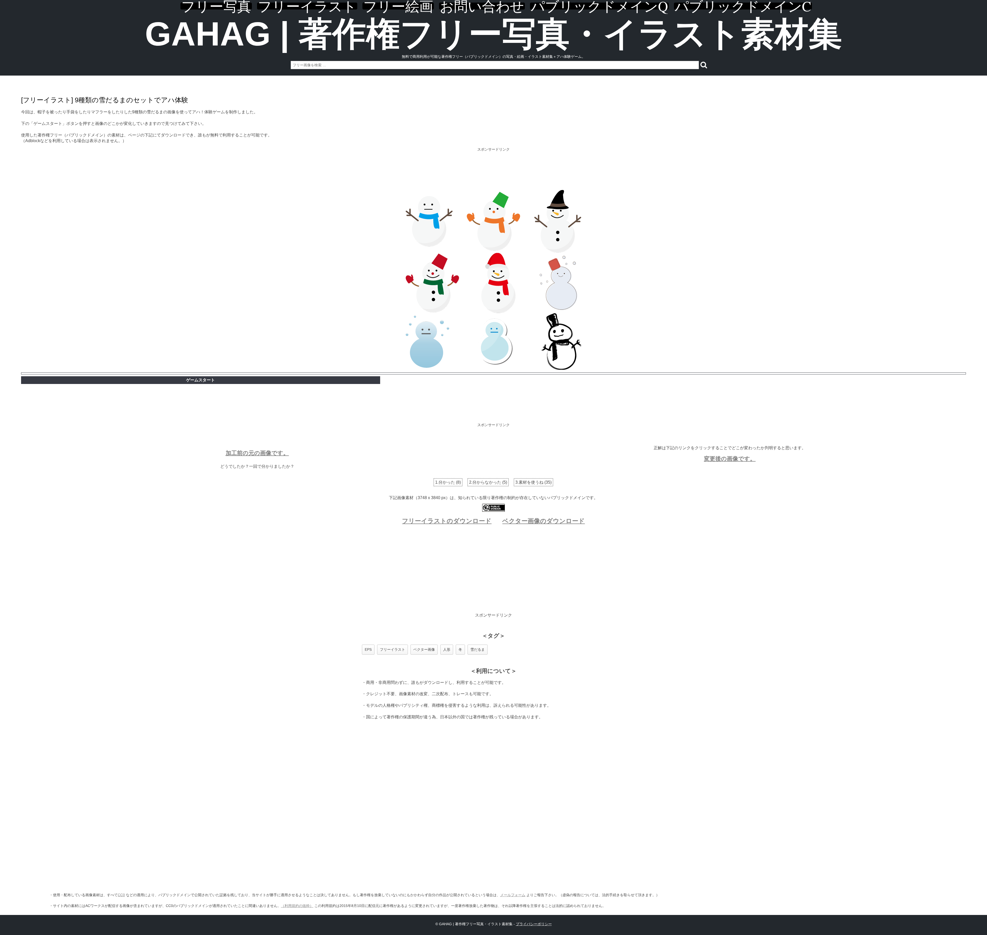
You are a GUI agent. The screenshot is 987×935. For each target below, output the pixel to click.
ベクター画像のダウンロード (543, 520)
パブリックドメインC (743, 6)
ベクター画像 (424, 649)
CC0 (121, 895)
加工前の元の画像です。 (257, 453)
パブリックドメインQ (599, 6)
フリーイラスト (307, 6)
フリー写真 (216, 6)
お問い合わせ (482, 6)
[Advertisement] (493, 169)
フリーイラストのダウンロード (446, 520)
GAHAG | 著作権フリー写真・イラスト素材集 (493, 34)
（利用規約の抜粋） (297, 906)
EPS (368, 649)
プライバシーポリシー (534, 924)
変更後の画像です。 (730, 458)
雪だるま (477, 649)
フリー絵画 (398, 6)
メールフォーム (512, 895)
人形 (446, 649)
